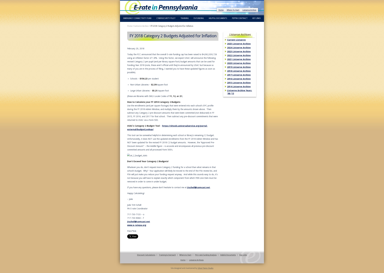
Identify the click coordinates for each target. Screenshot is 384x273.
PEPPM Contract (240, 18)
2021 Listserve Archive (239, 59)
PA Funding (199, 18)
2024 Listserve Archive (239, 47)
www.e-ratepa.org (136, 225)
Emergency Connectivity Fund (137, 18)
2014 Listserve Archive (239, 86)
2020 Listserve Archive (239, 63)
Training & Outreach (167, 255)
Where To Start (233, 10)
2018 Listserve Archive (239, 71)
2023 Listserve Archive (239, 51)
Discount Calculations (146, 255)
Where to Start (185, 255)
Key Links (256, 18)
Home (221, 10)
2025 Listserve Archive (239, 44)
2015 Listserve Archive (239, 83)
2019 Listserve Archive (239, 67)
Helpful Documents (218, 18)
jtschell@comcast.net (198, 187)
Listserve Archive (249, 10)
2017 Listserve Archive (239, 75)
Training (184, 18)
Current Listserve (236, 40)
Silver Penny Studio (205, 268)
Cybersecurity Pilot (166, 18)
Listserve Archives (196, 260)
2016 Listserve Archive (239, 79)
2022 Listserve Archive (239, 55)
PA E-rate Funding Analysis (206, 255)
